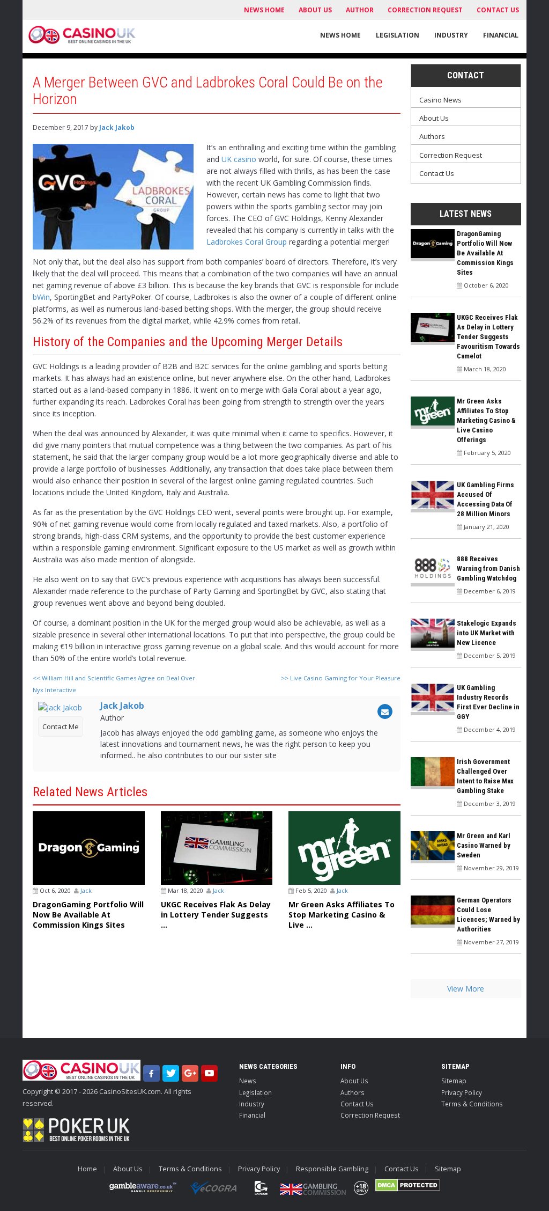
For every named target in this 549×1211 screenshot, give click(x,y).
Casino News (440, 100)
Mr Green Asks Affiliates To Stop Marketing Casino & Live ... (341, 914)
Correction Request (425, 9)
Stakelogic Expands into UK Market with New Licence (486, 633)
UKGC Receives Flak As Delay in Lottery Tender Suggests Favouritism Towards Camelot (488, 336)
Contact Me (60, 726)
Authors (432, 136)
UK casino (238, 159)
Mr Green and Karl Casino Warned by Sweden (483, 845)
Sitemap (453, 1080)
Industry (451, 35)
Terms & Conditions (472, 1103)
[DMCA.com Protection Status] (407, 1185)
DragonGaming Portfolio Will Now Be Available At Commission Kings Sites (88, 914)
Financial (500, 35)
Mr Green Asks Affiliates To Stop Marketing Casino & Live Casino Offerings (486, 420)
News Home (264, 9)
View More (465, 989)
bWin (41, 297)
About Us (315, 9)
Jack (86, 890)
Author (360, 9)
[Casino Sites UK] (82, 35)
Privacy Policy (461, 1092)
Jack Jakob (117, 127)
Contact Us (498, 9)
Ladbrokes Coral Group (246, 242)
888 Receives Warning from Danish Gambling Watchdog (488, 568)
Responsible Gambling (332, 1168)
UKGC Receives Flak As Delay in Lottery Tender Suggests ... (216, 914)
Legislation (397, 35)
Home (87, 1168)
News (247, 1080)
